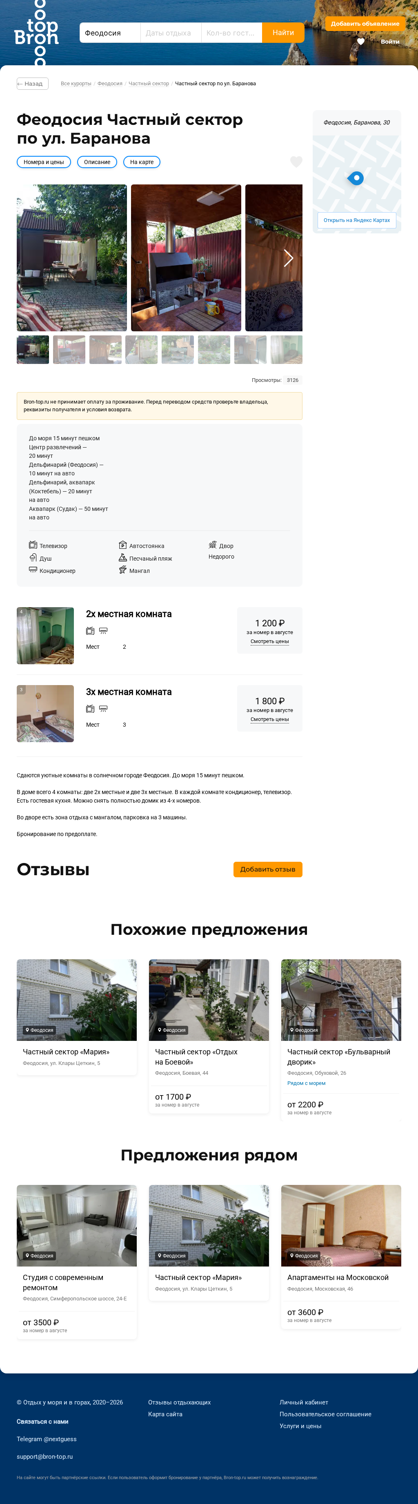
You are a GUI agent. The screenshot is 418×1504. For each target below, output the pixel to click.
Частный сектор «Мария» (66, 1052)
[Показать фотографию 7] (250, 349)
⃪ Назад (32, 83)
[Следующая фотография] (288, 258)
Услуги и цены (301, 1426)
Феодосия (110, 83)
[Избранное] (360, 41)
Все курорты (76, 83)
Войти (390, 41)
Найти (283, 33)
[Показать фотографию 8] (287, 349)
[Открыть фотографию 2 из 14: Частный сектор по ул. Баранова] (186, 257)
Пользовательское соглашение (325, 1414)
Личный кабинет (304, 1402)
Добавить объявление (365, 23)
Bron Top (36, 32)
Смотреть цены (270, 641)
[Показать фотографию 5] (178, 349)
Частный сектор (149, 83)
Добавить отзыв (268, 869)
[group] (209, 1041)
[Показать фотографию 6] (214, 349)
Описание (97, 162)
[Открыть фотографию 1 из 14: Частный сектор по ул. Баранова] (72, 257)
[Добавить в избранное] (296, 162)
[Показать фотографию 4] (141, 349)
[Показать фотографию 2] (69, 349)
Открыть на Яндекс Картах (357, 220)
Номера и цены (44, 162)
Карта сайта (165, 1414)
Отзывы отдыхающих (179, 1402)
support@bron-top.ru (45, 1456)
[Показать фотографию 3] (105, 349)
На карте (141, 162)
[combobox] (110, 32)
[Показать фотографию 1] (33, 349)
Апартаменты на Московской (338, 1277)
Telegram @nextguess (47, 1439)
